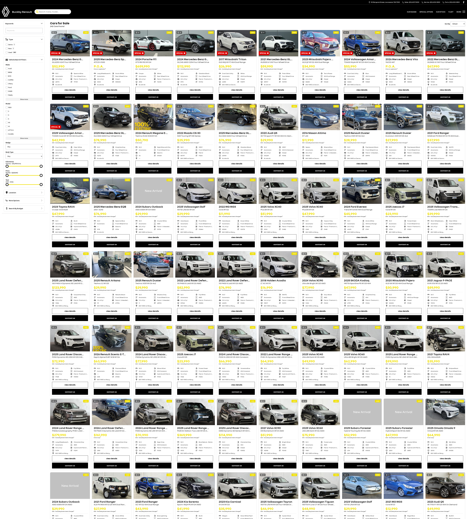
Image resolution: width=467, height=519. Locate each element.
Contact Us (70, 97)
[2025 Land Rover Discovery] (237, 412)
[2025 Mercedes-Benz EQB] (112, 190)
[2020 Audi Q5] (278, 117)
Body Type (9, 152)
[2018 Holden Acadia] (278, 264)
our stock (440, 12)
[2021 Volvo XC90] (278, 412)
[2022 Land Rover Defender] (195, 264)
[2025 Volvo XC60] (362, 338)
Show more (24, 99)
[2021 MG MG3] (403, 485)
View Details (69, 90)
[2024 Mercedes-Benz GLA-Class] (70, 43)
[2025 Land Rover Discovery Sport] (70, 338)
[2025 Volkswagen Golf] (195, 190)
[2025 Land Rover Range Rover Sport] (195, 412)
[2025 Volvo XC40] (278, 190)
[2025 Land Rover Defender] (70, 264)
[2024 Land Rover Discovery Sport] (153, 338)
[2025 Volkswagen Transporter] (445, 190)
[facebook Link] (463, 2)
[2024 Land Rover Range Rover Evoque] (153, 412)
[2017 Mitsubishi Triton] (237, 43)
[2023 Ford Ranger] (153, 485)
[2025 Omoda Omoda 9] (445, 412)
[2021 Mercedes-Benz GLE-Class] (278, 43)
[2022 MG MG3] (237, 190)
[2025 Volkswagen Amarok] (70, 117)
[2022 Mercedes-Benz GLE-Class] (445, 43)
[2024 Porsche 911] (153, 43)
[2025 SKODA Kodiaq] (362, 264)
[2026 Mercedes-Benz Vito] (403, 43)
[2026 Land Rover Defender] (112, 412)
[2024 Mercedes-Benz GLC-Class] (195, 43)
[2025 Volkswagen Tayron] (278, 485)
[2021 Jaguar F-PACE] (445, 264)
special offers (426, 12)
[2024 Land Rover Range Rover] (70, 412)
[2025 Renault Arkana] (112, 264)
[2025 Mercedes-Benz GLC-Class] (112, 117)
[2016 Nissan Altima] (320, 117)
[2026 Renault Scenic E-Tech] (112, 338)
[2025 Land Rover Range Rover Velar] (403, 338)
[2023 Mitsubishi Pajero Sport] (320, 43)
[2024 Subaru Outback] (153, 190)
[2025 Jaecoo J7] (403, 190)
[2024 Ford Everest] (362, 190)
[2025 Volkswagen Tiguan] (320, 485)
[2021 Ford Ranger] (445, 117)
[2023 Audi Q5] (445, 485)
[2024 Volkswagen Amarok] (362, 43)
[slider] (7, 166)
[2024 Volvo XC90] (320, 264)
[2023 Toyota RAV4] (70, 190)
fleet (450, 12)
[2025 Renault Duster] (362, 117)
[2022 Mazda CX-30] (195, 117)
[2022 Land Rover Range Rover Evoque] (278, 338)
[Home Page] (6, 11)
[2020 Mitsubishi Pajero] (403, 264)
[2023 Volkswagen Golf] (362, 485)
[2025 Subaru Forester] (362, 412)
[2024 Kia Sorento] (195, 485)
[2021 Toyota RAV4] (445, 338)
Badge (8, 143)
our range (411, 12)
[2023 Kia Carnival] (237, 485)
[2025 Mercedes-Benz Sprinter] (112, 43)
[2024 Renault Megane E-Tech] (153, 117)
